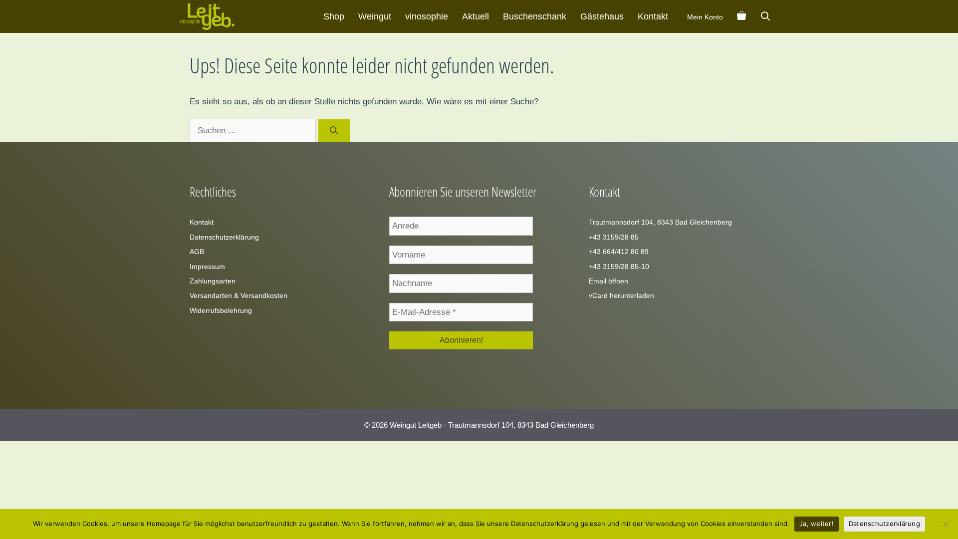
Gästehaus (602, 16)
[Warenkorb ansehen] (741, 16)
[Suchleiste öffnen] (765, 16)
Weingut (374, 16)
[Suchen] (334, 130)
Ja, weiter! (816, 524)
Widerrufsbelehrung (221, 310)
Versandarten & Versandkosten (238, 295)
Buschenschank (534, 16)
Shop (333, 16)
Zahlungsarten (213, 281)
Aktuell (475, 16)
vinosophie (426, 16)
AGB (197, 252)
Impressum (207, 266)
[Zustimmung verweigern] (946, 524)
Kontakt (653, 16)
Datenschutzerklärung (224, 237)
